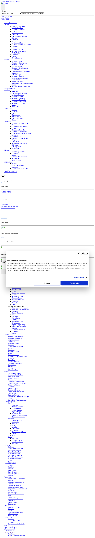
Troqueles (15, 331)
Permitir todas (74, 283)
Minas (13, 105)
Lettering (14, 319)
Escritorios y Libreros (18, 152)
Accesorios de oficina (18, 61)
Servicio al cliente (9, 532)
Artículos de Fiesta (17, 407)
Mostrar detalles (78, 277)
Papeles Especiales (17, 118)
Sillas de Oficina (17, 158)
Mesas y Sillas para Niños (15, 512)
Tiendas (10, 1)
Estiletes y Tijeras (17, 75)
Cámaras (14, 128)
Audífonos (15, 125)
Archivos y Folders (17, 64)
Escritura (7, 90)
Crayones (14, 38)
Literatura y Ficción (17, 442)
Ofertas (6, 170)
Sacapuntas (15, 54)
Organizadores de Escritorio (20, 168)
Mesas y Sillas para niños (19, 157)
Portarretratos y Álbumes (19, 432)
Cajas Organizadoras (18, 165)
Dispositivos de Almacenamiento (21, 133)
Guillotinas (15, 316)
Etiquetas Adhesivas (18, 76)
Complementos (16, 288)
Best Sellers (15, 443)
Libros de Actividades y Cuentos (21, 44)
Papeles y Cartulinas (10, 463)
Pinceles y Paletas (17, 298)
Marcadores (15, 48)
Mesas (14, 155)
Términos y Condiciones (8, 208)
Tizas (13, 304)
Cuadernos (15, 39)
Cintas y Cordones (17, 313)
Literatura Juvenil (17, 440)
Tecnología (7, 121)
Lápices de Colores (17, 43)
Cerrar (3, 273)
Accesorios (15, 405)
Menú (2, 9)
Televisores (15, 145)
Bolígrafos (15, 91)
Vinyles (14, 333)
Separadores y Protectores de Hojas (22, 83)
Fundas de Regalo (17, 410)
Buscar (4, 13)
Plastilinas (15, 301)
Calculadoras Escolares (18, 29)
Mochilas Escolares (17, 49)
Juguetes (14, 427)
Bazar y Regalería (9, 88)
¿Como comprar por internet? (9, 206)
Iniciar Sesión (5, 18)
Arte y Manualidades (10, 23)
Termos (14, 56)
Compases (15, 34)
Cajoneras (15, 167)
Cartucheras (15, 31)
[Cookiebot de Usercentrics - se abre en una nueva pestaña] (80, 253)
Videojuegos (15, 148)
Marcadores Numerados (19, 100)
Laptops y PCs (16, 136)
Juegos (14, 41)
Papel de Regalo (16, 412)
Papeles (14, 113)
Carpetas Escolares (17, 28)
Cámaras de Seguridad (18, 130)
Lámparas (15, 153)
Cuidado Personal (17, 420)
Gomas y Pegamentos (18, 293)
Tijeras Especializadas (18, 330)
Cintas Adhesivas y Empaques (21, 71)
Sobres (14, 85)
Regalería (11, 418)
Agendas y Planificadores (19, 26)
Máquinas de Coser (17, 321)
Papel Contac (16, 115)
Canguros (15, 430)
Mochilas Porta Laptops (19, 51)
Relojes (14, 425)
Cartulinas (15, 111)
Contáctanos (4, 1)
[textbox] (29, 13)
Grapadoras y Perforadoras (20, 78)
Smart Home (15, 141)
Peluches (14, 423)
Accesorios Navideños (18, 417)
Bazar (10, 403)
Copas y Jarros (16, 428)
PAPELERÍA (8, 108)
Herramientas (16, 318)
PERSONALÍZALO (10, 172)
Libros (10, 437)
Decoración (15, 422)
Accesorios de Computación (20, 123)
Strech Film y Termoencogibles (21, 86)
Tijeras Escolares (17, 58)
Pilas (13, 140)
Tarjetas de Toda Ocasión (19, 415)
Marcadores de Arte (17, 96)
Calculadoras (15, 69)
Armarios (14, 163)
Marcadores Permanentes (19, 101)
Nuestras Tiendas (6, 193)
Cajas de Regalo (16, 408)
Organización (16, 80)
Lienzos (14, 294)
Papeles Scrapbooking (18, 324)
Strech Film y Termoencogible (17, 400)
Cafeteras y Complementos (20, 68)
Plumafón (15, 303)
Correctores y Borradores (19, 36)
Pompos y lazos (16, 413)
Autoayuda (15, 438)
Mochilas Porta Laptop (15, 363)
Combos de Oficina (14, 385)
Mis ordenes (16, 1)
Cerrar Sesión (5, 19)
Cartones (14, 110)
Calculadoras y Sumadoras (19, 126)
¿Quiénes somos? (6, 191)
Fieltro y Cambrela (17, 289)
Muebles (6, 150)
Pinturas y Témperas (18, 299)
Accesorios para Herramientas (20, 309)
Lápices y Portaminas (18, 95)
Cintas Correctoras (17, 33)
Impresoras (15, 135)
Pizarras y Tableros (17, 81)
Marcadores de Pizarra (18, 103)
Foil (13, 314)
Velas (13, 435)
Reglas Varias (16, 53)
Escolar (6, 24)
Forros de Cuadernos (14, 351)
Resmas (14, 120)
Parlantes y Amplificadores (20, 138)
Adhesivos (15, 311)
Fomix (14, 291)
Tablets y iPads (16, 146)
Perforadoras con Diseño (19, 326)
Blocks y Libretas (17, 66)
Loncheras (15, 46)
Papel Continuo (16, 116)
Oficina (6, 59)
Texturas (14, 328)
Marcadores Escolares (18, 98)
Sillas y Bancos (16, 160)
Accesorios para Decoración (20, 308)
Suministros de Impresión (19, 143)
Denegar (47, 283)
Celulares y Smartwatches (19, 131)
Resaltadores (15, 106)
